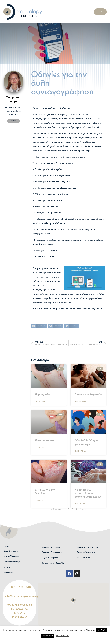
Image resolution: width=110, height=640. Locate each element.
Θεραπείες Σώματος (50, 558)
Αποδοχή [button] (101, 630)
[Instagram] (77, 573)
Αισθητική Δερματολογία (51, 547)
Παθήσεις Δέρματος (85, 552)
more (13, 121)
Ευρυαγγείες (42, 394)
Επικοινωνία (9, 573)
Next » (83, 509)
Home (6, 546)
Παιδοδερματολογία (12, 562)
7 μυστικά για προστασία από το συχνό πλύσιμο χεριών (88, 493)
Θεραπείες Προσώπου (51, 552)
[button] (100, 11)
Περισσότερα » (40, 402)
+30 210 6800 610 (19, 587)
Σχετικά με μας (10, 551)
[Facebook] (69, 573)
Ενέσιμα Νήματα (45, 440)
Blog (6, 567)
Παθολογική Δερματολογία (87, 547)
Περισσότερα (62, 635)
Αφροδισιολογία (83, 558)
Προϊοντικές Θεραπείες (88, 394)
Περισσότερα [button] (47, 636)
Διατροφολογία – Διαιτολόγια (53, 563)
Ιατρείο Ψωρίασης (11, 556)
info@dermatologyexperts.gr (22, 596)
